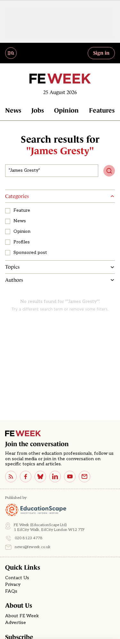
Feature (21, 210)
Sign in (101, 53)
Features (102, 110)
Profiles (21, 242)
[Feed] (11, 476)
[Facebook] (25, 476)
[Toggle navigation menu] (11, 53)
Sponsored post (30, 252)
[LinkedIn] (55, 476)
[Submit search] (109, 171)
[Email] (84, 476)
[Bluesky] (40, 476)
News (13, 110)
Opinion (66, 110)
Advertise (15, 622)
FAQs (11, 591)
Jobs (37, 110)
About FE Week (22, 616)
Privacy (12, 584)
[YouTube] (70, 476)
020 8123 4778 (29, 538)
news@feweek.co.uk (33, 547)
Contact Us (17, 577)
